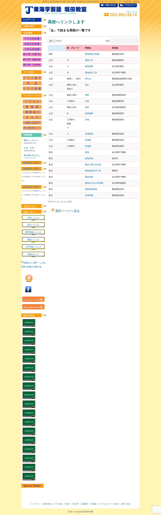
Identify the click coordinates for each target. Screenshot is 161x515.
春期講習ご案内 (31, 187)
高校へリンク (33, 240)
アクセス (32, 101)
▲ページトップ (147, 506)
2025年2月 (29, 467)
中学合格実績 (32, 38)
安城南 (88, 146)
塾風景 (32, 107)
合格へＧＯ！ (30, 212)
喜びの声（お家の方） (32, 54)
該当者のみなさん (32, 155)
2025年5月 (29, 440)
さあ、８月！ (30, 148)
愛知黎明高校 (91, 189)
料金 (67, 504)
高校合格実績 (32, 44)
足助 (87, 101)
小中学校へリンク (33, 247)
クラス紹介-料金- (32, 83)
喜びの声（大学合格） (32, 65)
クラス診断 (32, 88)
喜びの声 (75, 504)
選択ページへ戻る (67, 211)
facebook (28, 289)
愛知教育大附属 (92, 54)
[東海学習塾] (56, 9)
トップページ (35, 504)
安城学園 (89, 195)
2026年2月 (29, 359)
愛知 (87, 152)
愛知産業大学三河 (93, 171)
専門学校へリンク (33, 232)
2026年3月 (29, 350)
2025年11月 (29, 386)
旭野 (87, 95)
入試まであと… (31, 206)
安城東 (88, 140)
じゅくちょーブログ (32, 300)
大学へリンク (33, 218)
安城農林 (89, 134)
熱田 (87, 107)
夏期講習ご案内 (31, 162)
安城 (87, 120)
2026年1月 (29, 368)
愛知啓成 (89, 158)
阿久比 (88, 79)
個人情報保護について (32, 128)
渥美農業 (89, 113)
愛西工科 (89, 60)
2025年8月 (29, 413)
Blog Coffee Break (32, 307)
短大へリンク (33, 225)
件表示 (59, 41)
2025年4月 (29, 449)
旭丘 (87, 85)
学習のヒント (33, 254)
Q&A (32, 117)
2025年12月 (29, 377)
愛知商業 (89, 66)
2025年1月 (29, 476)
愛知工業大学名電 (93, 164)
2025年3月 (29, 458)
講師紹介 (32, 112)
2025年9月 (29, 404)
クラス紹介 (32, 78)
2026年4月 (29, 341)
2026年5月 (29, 332)
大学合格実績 (32, 49)
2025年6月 (29, 431)
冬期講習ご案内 (31, 168)
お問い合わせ (32, 122)
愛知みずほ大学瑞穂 (94, 183)
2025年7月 (29, 422)
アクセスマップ (105, 504)
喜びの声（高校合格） (32, 60)
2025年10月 (29, 395)
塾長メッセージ (31, 140)
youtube (29, 278)
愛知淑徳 (89, 177)
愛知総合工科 (91, 72)
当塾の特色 (47, 504)
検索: (108, 41)
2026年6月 (29, 323)
